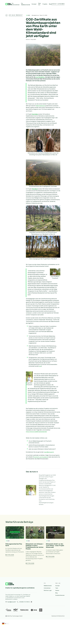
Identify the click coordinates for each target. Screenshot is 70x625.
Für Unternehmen (15, 4)
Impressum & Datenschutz (58, 616)
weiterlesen (9, 555)
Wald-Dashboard (40, 105)
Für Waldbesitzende (25, 4)
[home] (8, 4)
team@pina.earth (49, 452)
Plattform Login (48, 590)
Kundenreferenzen (60, 595)
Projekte (45, 4)
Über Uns (39, 4)
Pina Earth (36, 457)
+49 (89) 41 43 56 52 (24, 602)
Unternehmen (47, 588)
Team (56, 588)
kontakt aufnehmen (58, 4)
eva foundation (43, 457)
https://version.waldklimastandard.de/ (36, 431)
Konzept (34, 4)
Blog (50, 4)
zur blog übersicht (16, 15)
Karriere (57, 590)
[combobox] (5, 623)
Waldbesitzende (48, 585)
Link (40, 366)
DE (5, 623)
